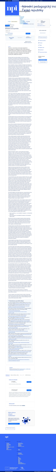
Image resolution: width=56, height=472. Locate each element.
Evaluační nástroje (23, 22)
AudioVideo (19, 459)
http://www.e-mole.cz (17, 345)
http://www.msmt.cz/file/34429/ (19, 318)
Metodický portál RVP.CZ (15, 0)
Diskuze (19, 457)
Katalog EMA (22, 16)
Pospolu (19, 461)
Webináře (17, 15)
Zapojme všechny (22, 0)
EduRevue (37, 0)
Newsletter (7, 447)
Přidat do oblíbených (43, 37)
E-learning (19, 458)
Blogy (21, 19)
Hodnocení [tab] (8, 374)
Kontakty (7, 446)
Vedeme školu (9, 0)
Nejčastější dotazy (8, 449)
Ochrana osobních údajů (9, 471)
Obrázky (19, 460)
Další (19, 15)
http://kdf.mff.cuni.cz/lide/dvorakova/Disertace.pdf (16, 324)
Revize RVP (33, 0)
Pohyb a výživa (20, 462)
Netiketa (7, 445)
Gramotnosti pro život (23, 23)
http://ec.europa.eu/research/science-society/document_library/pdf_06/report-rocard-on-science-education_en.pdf (17, 311)
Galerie (19, 461)
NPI (6, 0)
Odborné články (13, 15)
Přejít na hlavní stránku (10, 428)
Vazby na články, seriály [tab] (14, 375)
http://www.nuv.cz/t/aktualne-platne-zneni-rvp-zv (23, 303)
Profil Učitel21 (22, 21)
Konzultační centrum (13, 423)
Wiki (18, 457)
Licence (7, 448)
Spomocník (22, 17)
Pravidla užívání (8, 444)
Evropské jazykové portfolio (22, 463)
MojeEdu (41, 0)
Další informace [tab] (28, 375)
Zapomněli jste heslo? (8, 34)
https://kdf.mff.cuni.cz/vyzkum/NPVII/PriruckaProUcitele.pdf (20, 320)
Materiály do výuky (8, 15)
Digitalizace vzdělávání (28, 0)
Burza (19, 459)
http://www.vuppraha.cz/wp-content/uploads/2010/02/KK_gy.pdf (21, 351)
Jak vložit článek (43, 62)
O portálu (7, 443)
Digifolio (21, 18)
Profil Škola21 (22, 20)
